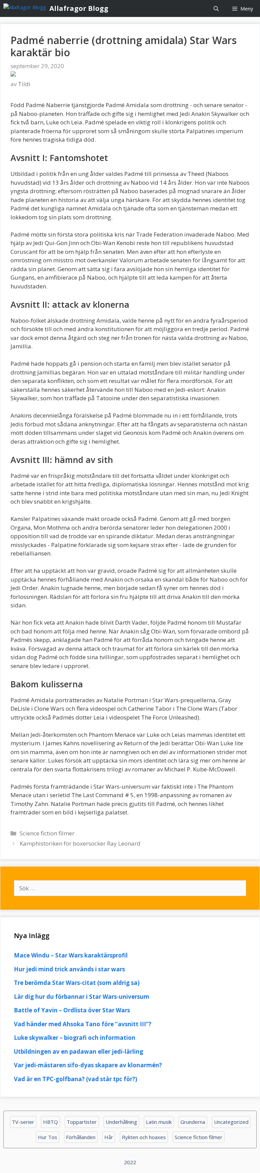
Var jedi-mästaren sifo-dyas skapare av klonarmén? (88, 1065)
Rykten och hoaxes (144, 1137)
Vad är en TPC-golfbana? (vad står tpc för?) (75, 1079)
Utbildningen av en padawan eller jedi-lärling (78, 1051)
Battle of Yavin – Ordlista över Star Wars (72, 1010)
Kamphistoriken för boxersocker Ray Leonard (80, 843)
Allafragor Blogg (78, 8)
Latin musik (159, 1121)
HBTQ (50, 1121)
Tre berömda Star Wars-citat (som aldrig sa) (76, 983)
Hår (108, 1137)
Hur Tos (47, 1137)
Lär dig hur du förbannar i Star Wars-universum (81, 996)
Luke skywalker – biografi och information (74, 1037)
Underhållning (121, 1121)
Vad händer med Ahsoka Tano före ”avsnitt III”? (82, 1024)
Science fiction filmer (47, 833)
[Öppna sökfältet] (216, 8)
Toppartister (82, 1121)
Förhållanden (80, 1137)
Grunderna (192, 1121)
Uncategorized (231, 1121)
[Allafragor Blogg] (26, 8)
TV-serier (23, 1121)
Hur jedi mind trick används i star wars (69, 969)
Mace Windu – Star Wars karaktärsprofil (71, 955)
